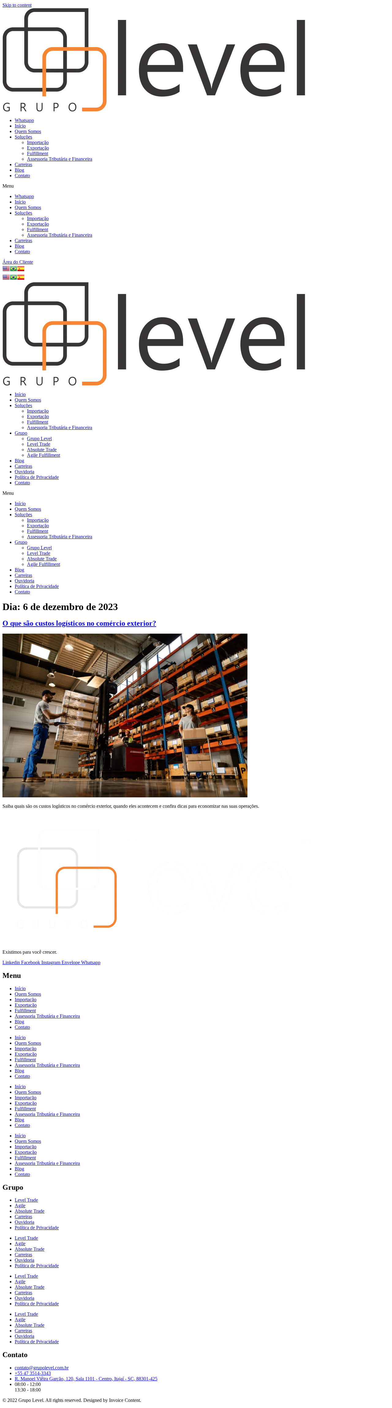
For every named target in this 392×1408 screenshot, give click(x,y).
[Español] (20, 270)
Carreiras (23, 164)
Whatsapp (24, 120)
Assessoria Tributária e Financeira (59, 159)
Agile (20, 1205)
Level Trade (38, 444)
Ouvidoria (24, 471)
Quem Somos (28, 131)
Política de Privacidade (37, 477)
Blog (19, 170)
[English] (6, 270)
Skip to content (17, 5)
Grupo (21, 433)
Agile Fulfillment (43, 455)
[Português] (13, 270)
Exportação (38, 148)
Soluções (23, 136)
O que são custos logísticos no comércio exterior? (79, 623)
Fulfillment (37, 153)
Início (20, 125)
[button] (196, 186)
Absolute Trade (42, 449)
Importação (38, 142)
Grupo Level (39, 438)
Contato (22, 175)
